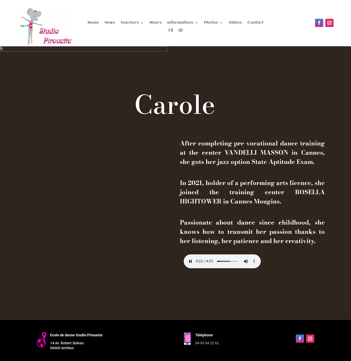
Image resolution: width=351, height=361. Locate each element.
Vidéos (235, 23)
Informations (180, 23)
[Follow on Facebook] (319, 23)
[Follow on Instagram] (329, 23)
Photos (211, 23)
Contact (255, 23)
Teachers (130, 23)
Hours (156, 23)
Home (93, 23)
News (110, 23)
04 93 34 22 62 (207, 343)
